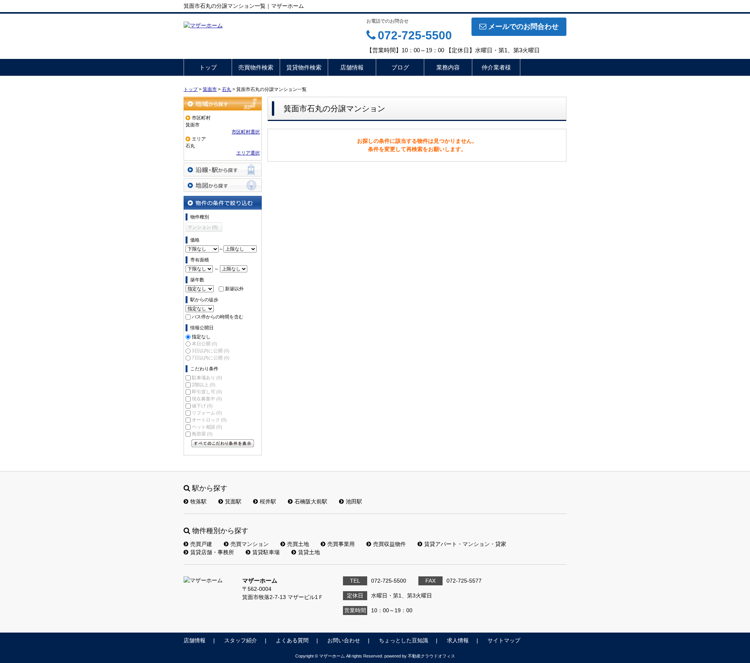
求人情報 (458, 640)
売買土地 (298, 544)
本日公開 (204, 344)
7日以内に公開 (210, 358)
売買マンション (249, 544)
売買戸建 (201, 544)
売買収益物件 (389, 544)
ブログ (400, 67)
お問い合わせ (343, 640)
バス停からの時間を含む (217, 317)
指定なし (201, 336)
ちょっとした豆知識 (403, 640)
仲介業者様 (496, 67)
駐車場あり (207, 377)
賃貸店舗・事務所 (212, 552)
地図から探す (223, 185)
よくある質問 (292, 640)
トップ (208, 67)
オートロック (209, 420)
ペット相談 (207, 427)
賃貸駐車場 (266, 552)
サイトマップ (504, 640)
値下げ (202, 406)
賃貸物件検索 (303, 67)
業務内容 (448, 67)
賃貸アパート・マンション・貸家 (465, 544)
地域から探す (223, 103)
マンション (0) (203, 227)
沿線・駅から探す (223, 169)
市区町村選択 (246, 132)
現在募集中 (207, 399)
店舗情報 (352, 67)
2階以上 (203, 384)
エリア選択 (248, 153)
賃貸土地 (309, 552)
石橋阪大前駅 (311, 501)
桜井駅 (268, 501)
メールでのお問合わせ (523, 26)
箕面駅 (233, 501)
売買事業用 (341, 544)
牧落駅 (198, 501)
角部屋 (202, 434)
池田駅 (354, 501)
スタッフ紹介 (240, 640)
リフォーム (207, 413)
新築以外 (234, 289)
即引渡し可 (207, 392)
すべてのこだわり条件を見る (222, 443)
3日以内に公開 (210, 351)
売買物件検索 (255, 67)
